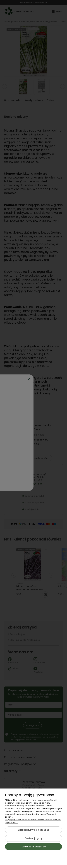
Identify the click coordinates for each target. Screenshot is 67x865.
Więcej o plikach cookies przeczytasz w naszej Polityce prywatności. (33, 821)
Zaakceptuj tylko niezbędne (33, 829)
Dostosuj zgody (33, 838)
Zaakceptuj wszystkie (34, 846)
